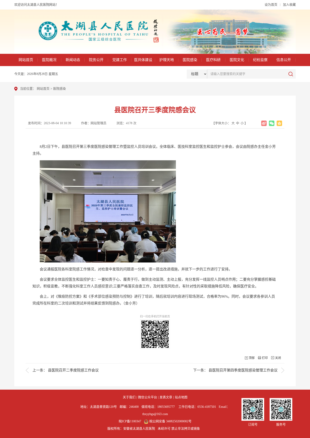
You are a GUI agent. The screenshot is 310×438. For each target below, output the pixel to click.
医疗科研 (213, 60)
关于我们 (129, 397)
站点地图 (181, 397)
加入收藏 (289, 4)
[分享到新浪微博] (264, 123)
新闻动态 (73, 60)
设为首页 (271, 4)
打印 (265, 357)
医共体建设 (143, 60)
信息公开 (283, 60)
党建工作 (119, 60)
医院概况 (49, 60)
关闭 (278, 357)
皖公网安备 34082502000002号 (170, 421)
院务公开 (96, 60)
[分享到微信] (271, 123)
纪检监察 (260, 60)
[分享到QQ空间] (279, 123)
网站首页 (26, 60)
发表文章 (166, 397)
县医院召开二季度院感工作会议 (73, 370)
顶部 (252, 357)
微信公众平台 (147, 397)
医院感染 (190, 60)
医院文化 (237, 60)
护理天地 (166, 60)
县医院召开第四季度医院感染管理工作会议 (243, 370)
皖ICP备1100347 (130, 421)
